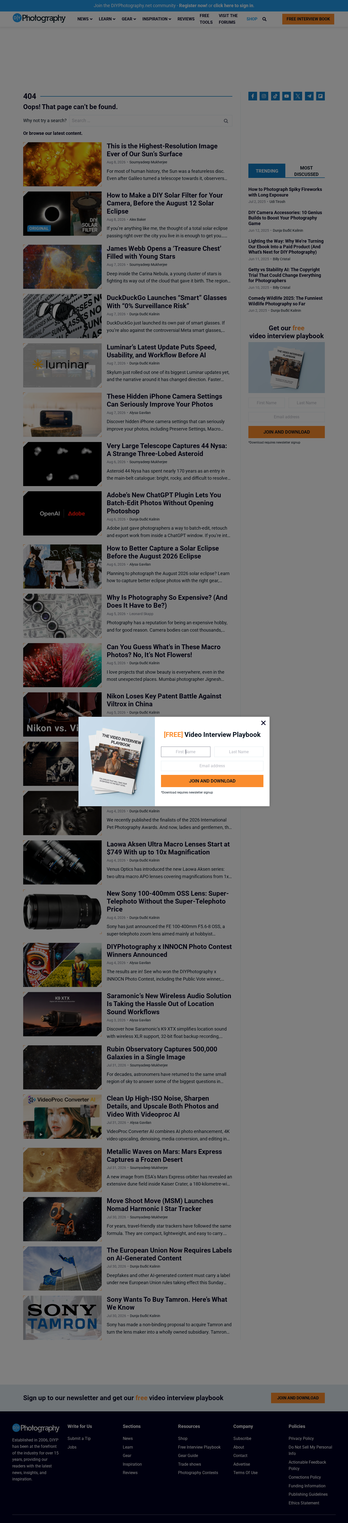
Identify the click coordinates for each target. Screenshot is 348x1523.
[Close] (263, 723)
